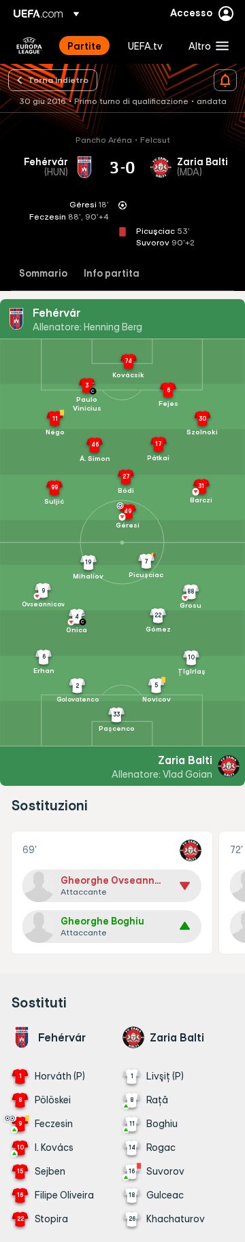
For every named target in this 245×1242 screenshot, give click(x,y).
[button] (205, 45)
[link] (84, 45)
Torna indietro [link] (58, 79)
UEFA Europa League (29, 45)
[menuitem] (86, 45)
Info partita (112, 274)
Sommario (43, 274)
